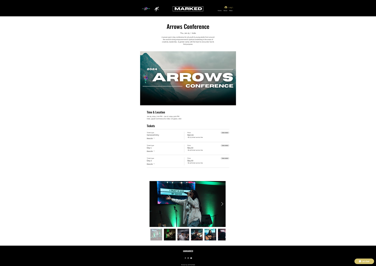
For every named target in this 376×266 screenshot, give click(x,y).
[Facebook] (185, 258)
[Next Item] (222, 204)
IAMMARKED (188, 251)
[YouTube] (191, 258)
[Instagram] (188, 258)
